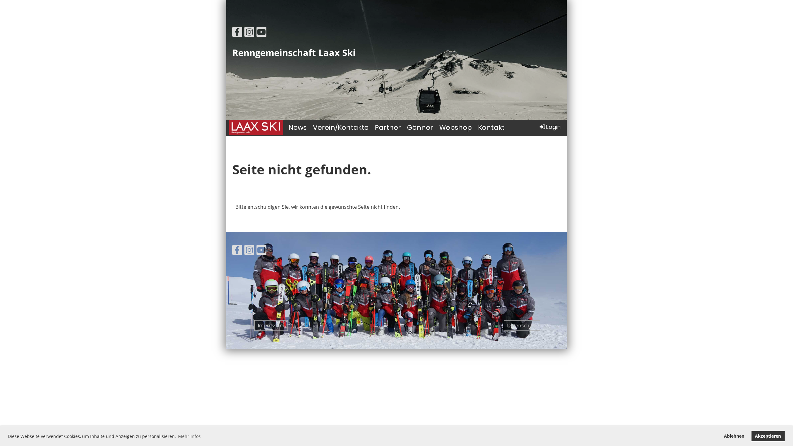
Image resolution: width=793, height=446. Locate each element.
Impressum (271, 325)
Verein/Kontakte (341, 127)
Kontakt (491, 127)
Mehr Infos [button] (189, 436)
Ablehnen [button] (734, 436)
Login (553, 127)
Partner (388, 127)
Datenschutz (522, 325)
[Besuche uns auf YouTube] (261, 33)
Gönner (420, 127)
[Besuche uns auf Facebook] (237, 33)
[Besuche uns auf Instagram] (249, 33)
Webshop (455, 127)
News (297, 127)
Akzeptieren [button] (768, 436)
